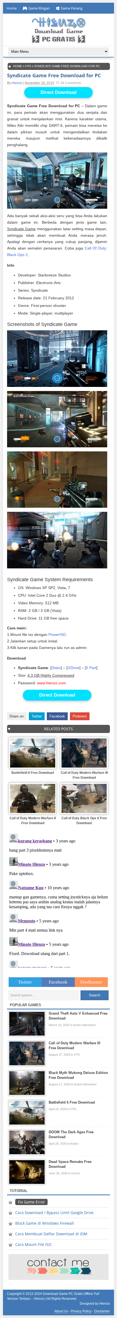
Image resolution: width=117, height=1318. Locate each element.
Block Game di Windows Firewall (44, 1223)
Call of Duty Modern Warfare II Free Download (33, 820)
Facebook (57, 716)
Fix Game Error (31, 1202)
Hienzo (17, 83)
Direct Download (58, 92)
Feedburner (91, 982)
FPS (28, 66)
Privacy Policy (81, 1311)
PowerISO (57, 634)
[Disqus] (58, 900)
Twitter (37, 716)
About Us (61, 1311)
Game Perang (71, 8)
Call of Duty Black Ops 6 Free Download (84, 820)
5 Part (91, 668)
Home (12, 8)
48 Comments (70, 83)
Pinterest (80, 716)
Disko (56, 668)
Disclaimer (102, 1311)
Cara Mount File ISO (33, 1244)
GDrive (73, 668)
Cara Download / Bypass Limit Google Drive (54, 1212)
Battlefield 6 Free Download (32, 773)
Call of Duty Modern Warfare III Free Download (84, 775)
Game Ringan (39, 8)
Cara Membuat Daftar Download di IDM (51, 1233)
